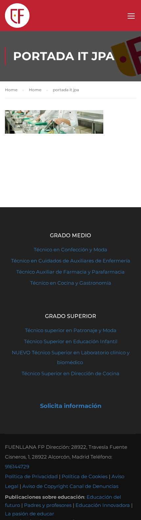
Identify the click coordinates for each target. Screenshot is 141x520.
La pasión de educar (29, 514)
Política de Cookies (85, 476)
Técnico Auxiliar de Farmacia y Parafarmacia (70, 272)
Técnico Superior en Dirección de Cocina (70, 373)
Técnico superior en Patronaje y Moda (70, 330)
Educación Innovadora (102, 505)
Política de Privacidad (31, 476)
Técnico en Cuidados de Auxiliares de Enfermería (70, 261)
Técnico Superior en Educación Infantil (70, 341)
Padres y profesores (47, 505)
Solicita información (70, 406)
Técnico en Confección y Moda (70, 249)
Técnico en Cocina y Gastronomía (70, 283)
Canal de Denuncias (94, 486)
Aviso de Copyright (45, 486)
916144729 (17, 466)
